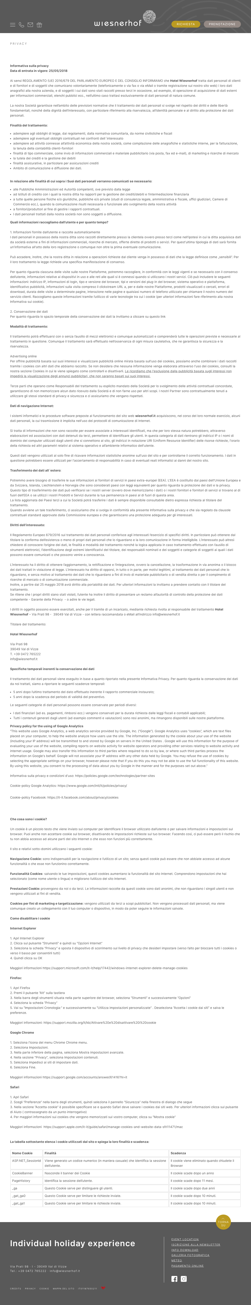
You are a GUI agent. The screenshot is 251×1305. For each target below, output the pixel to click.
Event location (185, 1239)
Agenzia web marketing (103, 1288)
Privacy (30, 1288)
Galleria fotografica (190, 1255)
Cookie (44, 1288)
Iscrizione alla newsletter (195, 1244)
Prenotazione (222, 24)
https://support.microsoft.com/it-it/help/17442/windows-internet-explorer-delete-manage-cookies (115, 968)
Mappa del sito (63, 1288)
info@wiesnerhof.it (166, 614)
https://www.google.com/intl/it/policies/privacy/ (92, 786)
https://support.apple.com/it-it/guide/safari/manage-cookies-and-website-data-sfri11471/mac (113, 1127)
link (163, 316)
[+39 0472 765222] (21, 24)
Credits (15, 1288)
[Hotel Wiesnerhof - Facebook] (174, 1280)
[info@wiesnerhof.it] (30, 24)
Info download (184, 1250)
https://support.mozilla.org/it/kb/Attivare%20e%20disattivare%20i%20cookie (100, 1022)
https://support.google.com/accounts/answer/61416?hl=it (85, 1077)
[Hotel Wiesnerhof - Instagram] (184, 1280)
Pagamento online (187, 1265)
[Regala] (39, 25)
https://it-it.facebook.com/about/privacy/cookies (83, 797)
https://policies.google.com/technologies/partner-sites (115, 776)
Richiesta (186, 24)
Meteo (176, 1260)
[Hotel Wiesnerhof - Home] (125, 19)
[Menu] (12, 24)
